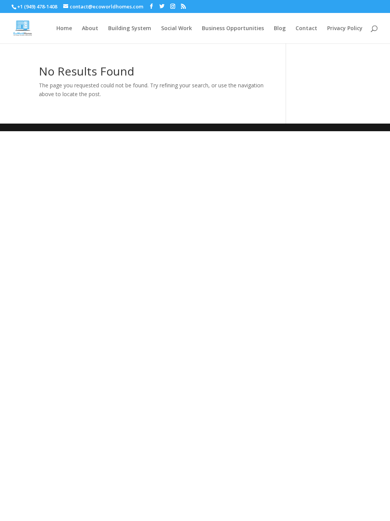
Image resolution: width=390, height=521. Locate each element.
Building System (129, 29)
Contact (306, 29)
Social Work (176, 29)
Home (64, 29)
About (90, 29)
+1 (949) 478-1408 (37, 6)
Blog (280, 29)
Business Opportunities (233, 29)
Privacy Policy (345, 29)
